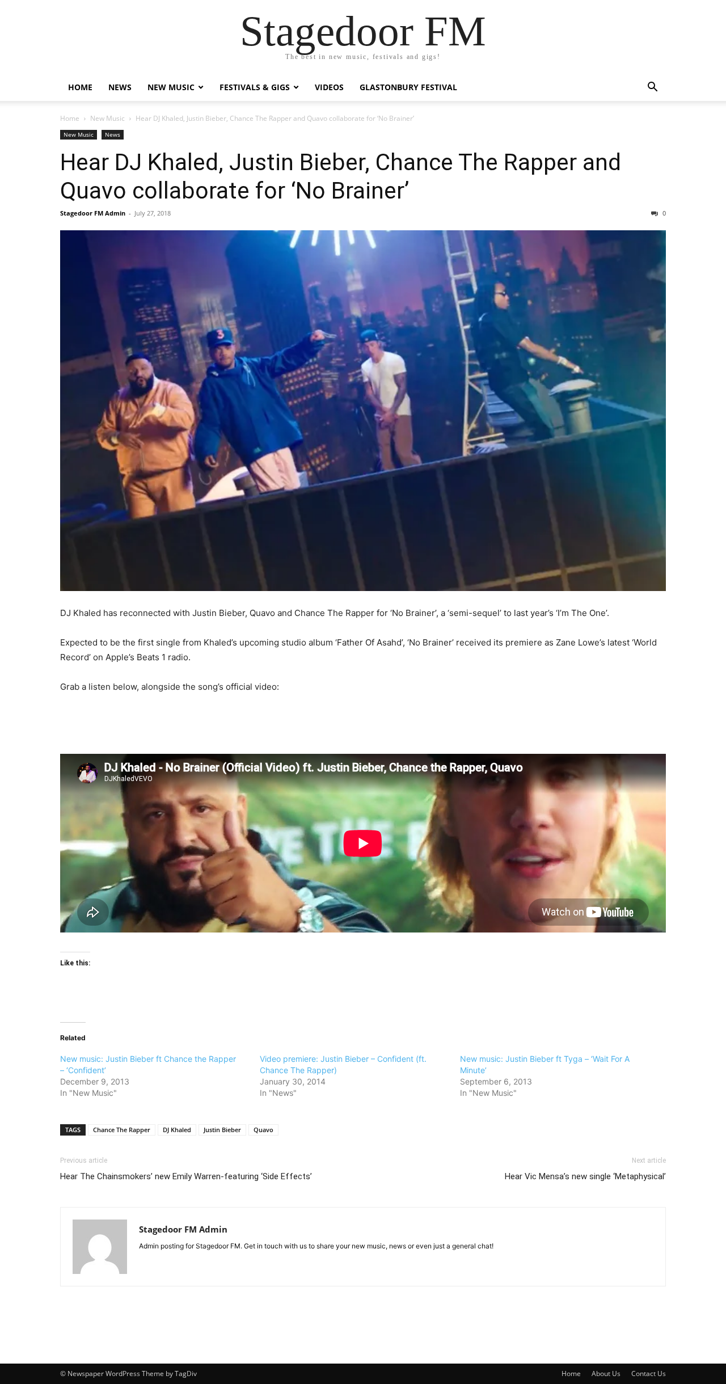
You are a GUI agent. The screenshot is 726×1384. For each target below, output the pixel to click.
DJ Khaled (177, 1129)
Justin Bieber (222, 1129)
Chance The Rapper (121, 1129)
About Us (606, 1373)
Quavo (263, 1129)
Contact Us (648, 1373)
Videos (329, 87)
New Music (171, 87)
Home (80, 87)
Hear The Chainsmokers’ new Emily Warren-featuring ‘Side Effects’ (186, 1176)
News (120, 87)
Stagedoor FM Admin (92, 213)
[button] (652, 88)
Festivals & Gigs (255, 87)
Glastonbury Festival (408, 87)
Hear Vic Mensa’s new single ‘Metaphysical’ (585, 1176)
